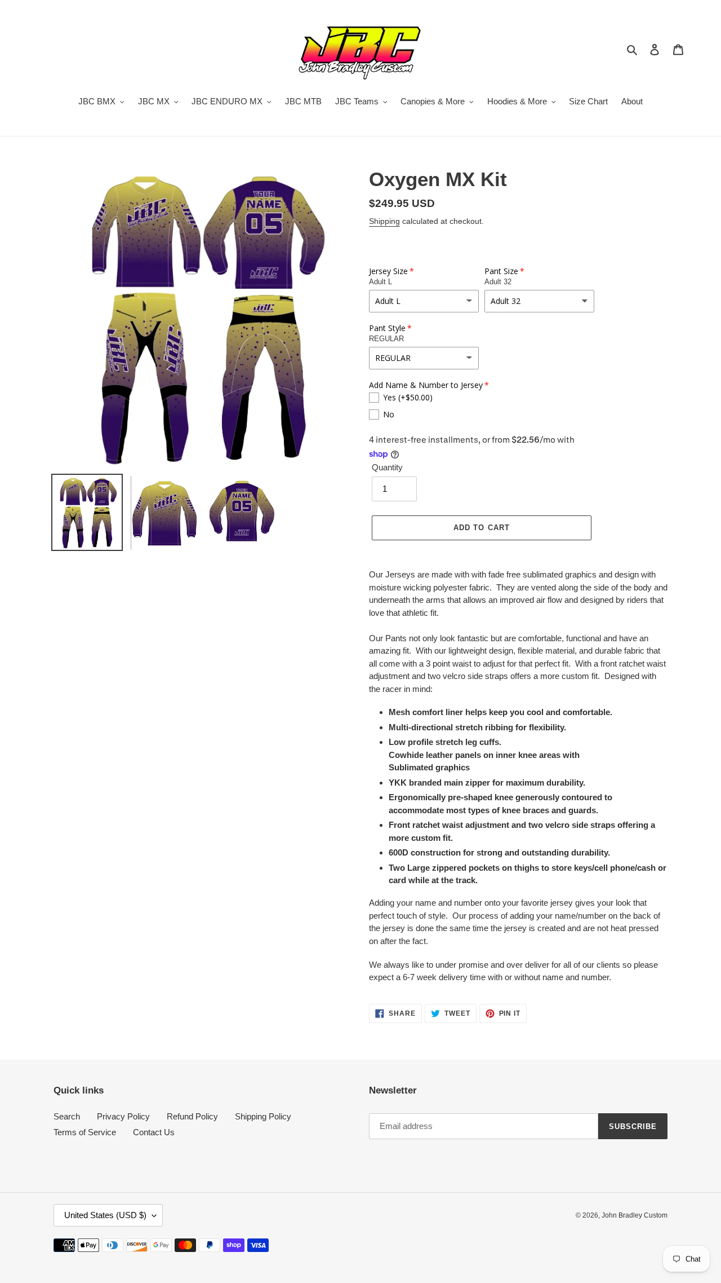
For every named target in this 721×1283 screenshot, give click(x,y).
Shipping (384, 221)
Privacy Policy (123, 1116)
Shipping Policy (263, 1116)
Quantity (387, 467)
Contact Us (154, 1132)
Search (67, 1116)
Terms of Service (85, 1132)
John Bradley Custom (634, 1215)
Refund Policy (192, 1116)
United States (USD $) (105, 1215)
